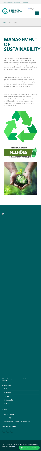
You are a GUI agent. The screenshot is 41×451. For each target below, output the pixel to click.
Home (6, 389)
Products (7, 396)
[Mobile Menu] (37, 13)
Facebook (4, 431)
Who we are (7, 392)
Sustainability (9, 400)
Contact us (7, 404)
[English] (31, 9)
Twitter (8, 431)
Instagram (12, 431)
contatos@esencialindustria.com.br (11, 2)
